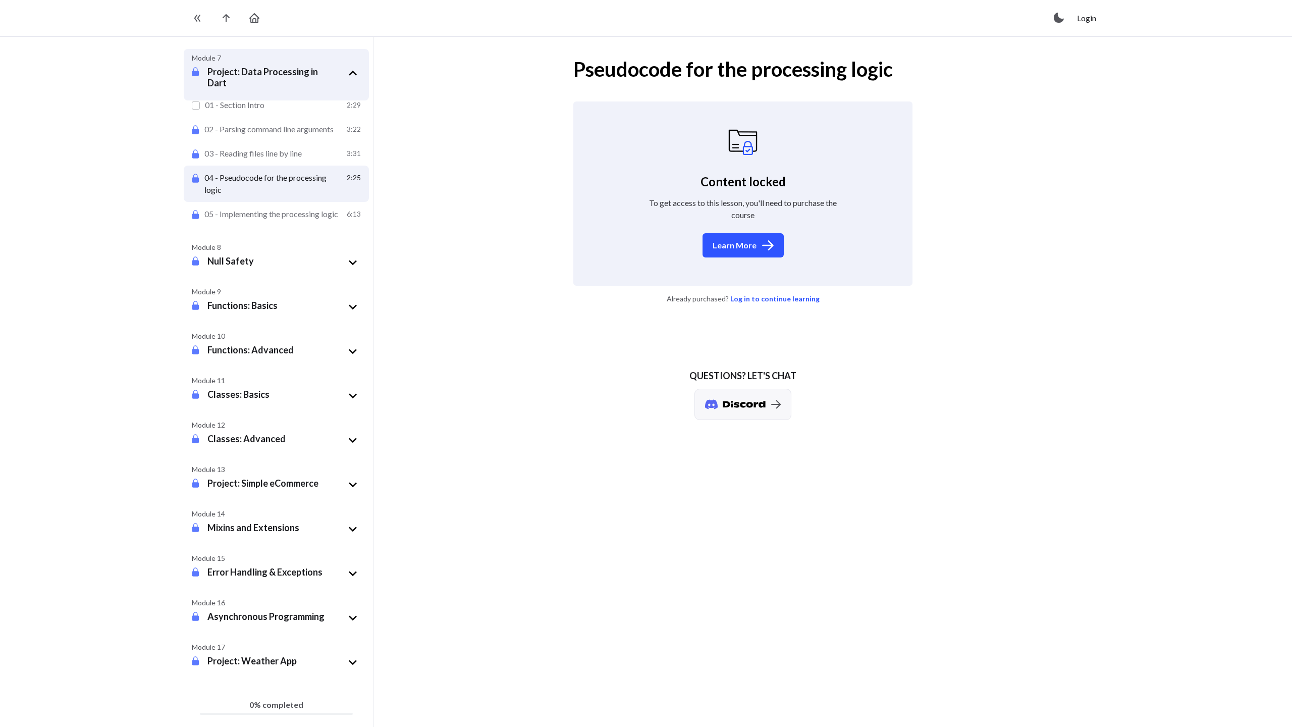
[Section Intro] (276, 105)
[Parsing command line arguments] (276, 129)
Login (1086, 18)
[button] (284, 76)
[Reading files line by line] (276, 153)
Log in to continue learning (775, 298)
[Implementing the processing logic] (276, 214)
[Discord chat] (742, 404)
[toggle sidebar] (198, 18)
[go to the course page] (226, 18)
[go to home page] (254, 18)
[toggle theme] (1059, 18)
